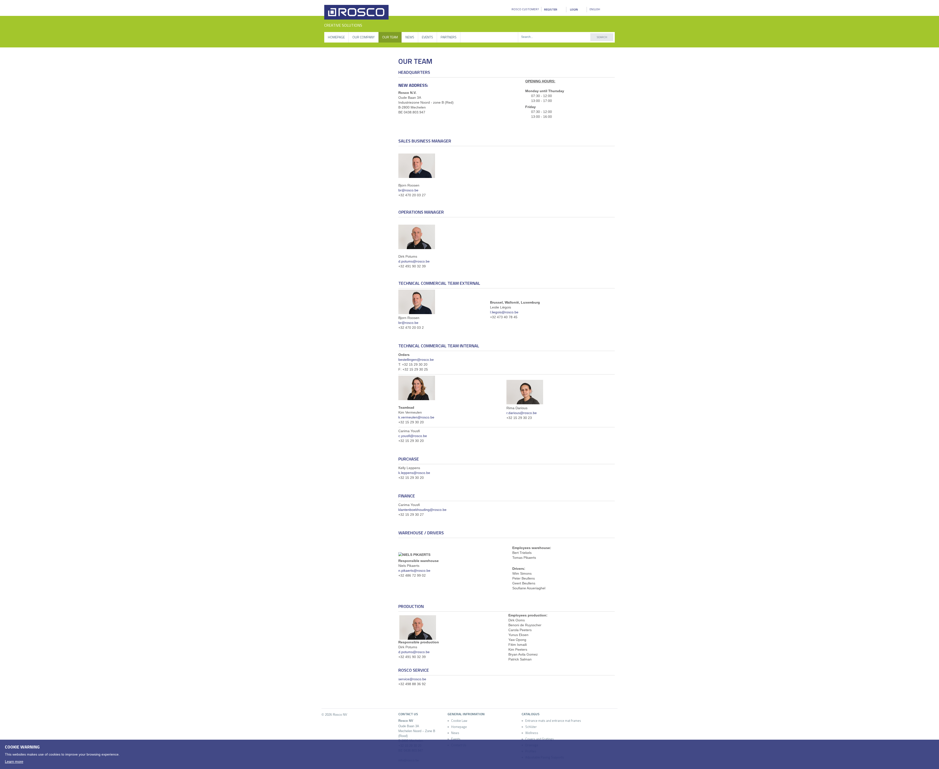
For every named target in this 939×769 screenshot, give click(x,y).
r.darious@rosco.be (521, 413)
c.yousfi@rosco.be (412, 436)
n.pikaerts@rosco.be (414, 570)
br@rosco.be (408, 190)
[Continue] (930, 745)
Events (427, 37)
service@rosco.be (412, 679)
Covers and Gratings (539, 738)
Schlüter (531, 726)
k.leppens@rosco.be (414, 473)
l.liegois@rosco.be (504, 312)
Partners (449, 37)
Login (574, 9)
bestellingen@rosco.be (416, 360)
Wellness (531, 732)
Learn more (14, 761)
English (595, 9)
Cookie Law (459, 720)
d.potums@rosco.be (414, 261)
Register (550, 9)
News (409, 37)
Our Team (390, 37)
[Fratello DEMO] (356, 12)
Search (602, 37)
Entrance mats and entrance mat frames (553, 720)
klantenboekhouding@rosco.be (422, 510)
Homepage (336, 37)
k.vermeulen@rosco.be (416, 417)
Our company (363, 37)
